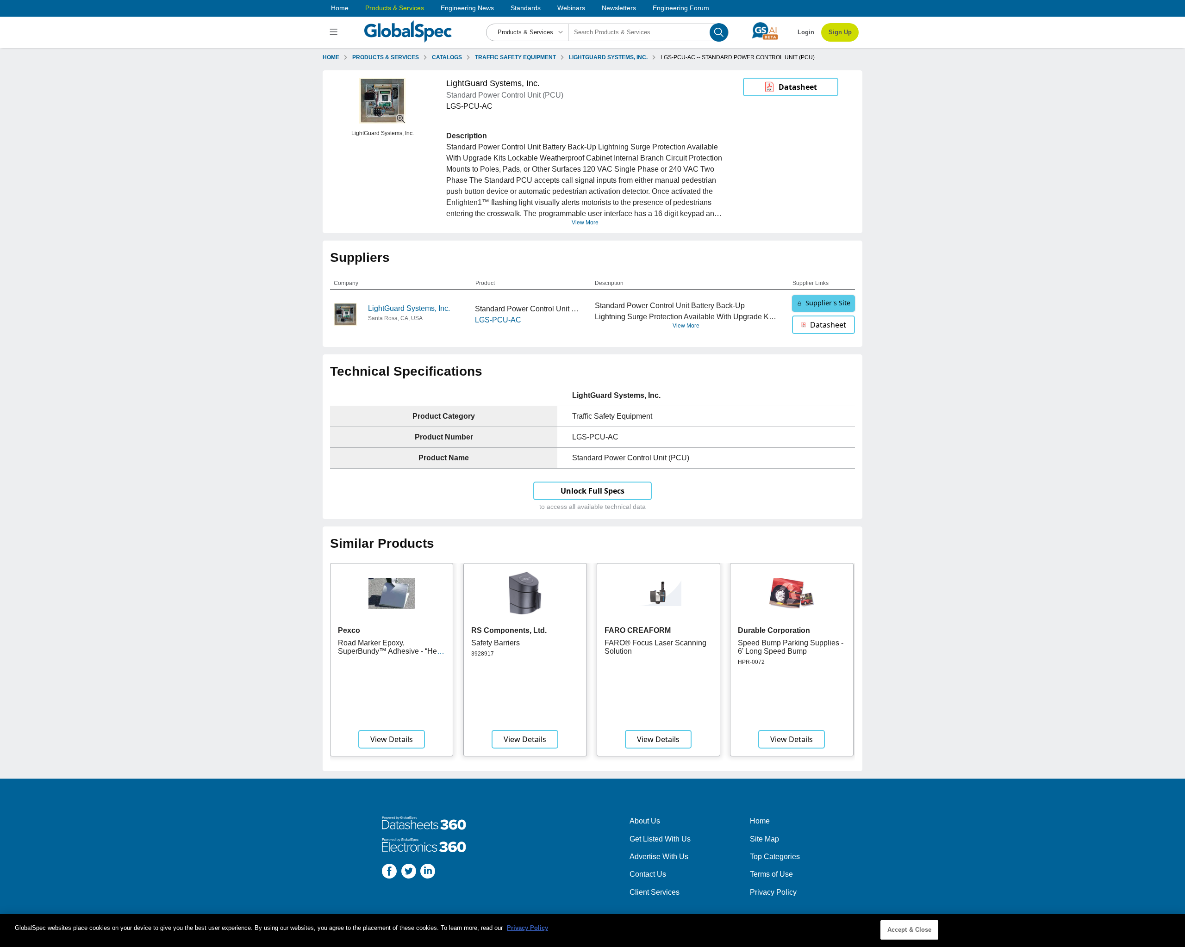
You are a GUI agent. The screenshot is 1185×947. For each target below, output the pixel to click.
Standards (526, 8)
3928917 (482, 653)
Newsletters (619, 8)
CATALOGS (447, 57)
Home (340, 8)
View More (585, 222)
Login (806, 32)
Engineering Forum (681, 8)
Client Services (655, 892)
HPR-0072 (751, 662)
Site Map (764, 839)
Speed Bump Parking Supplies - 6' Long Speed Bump (790, 647)
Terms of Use (771, 874)
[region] (592, 930)
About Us (645, 821)
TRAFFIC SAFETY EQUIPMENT (515, 57)
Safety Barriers (495, 643)
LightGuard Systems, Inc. (409, 308)
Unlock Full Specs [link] (592, 491)
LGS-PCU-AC (498, 320)
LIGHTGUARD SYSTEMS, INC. (608, 57)
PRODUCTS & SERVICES (385, 57)
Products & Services (394, 8)
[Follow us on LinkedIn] (427, 873)
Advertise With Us (659, 856)
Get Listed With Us (660, 839)
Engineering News (467, 8)
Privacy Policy (773, 892)
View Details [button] (391, 739)
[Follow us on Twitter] (408, 873)
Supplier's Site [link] (827, 302)
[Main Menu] (335, 32)
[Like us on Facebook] (389, 873)
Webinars (571, 8)
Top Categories (775, 856)
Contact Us (648, 874)
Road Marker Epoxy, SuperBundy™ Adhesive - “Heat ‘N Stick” (390, 651)
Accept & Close (909, 929)
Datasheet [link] (798, 87)
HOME (331, 57)
